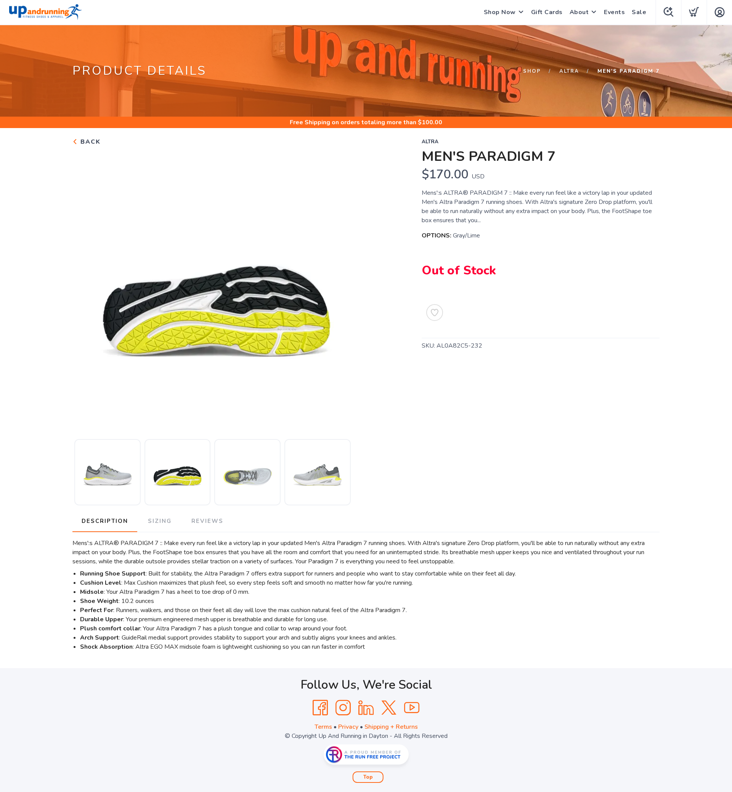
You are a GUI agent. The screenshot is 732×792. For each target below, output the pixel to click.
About (579, 12)
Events (614, 12)
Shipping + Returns (391, 727)
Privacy (348, 727)
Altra (569, 71)
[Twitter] (388, 707)
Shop (532, 71)
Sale (639, 12)
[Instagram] (343, 707)
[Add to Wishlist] (434, 312)
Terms (323, 727)
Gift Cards (547, 12)
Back (89, 142)
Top (368, 777)
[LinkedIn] (366, 707)
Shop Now (500, 12)
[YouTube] (411, 707)
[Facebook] (320, 707)
